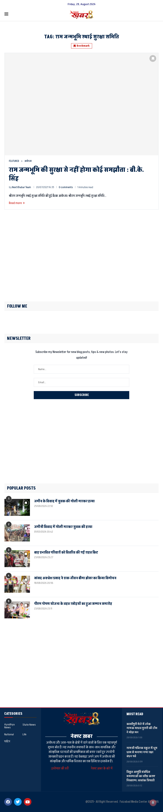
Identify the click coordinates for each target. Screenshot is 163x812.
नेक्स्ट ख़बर (82, 736)
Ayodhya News (9, 726)
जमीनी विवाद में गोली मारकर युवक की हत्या (63, 527)
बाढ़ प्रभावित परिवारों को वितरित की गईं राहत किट (66, 552)
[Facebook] (8, 802)
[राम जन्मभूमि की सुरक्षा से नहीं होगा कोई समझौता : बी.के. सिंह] (81, 104)
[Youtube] (27, 802)
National (9, 734)
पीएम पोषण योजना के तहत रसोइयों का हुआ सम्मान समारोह (73, 603)
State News (29, 724)
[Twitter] (18, 802)
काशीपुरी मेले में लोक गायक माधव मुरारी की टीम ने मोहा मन (141, 728)
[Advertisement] (81, 259)
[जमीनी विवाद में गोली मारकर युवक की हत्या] (17, 533)
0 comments (66, 187)
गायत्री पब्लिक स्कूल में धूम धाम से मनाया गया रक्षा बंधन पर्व (141, 752)
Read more (15, 203)
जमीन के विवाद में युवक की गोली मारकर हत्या (64, 501)
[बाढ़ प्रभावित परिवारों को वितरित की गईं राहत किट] (17, 558)
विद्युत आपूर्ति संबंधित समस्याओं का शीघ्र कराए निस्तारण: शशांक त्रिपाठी (140, 776)
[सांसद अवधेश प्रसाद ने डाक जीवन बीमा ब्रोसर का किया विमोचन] (17, 584)
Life (24, 734)
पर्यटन (7, 741)
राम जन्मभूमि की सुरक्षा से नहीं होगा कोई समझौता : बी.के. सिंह (76, 174)
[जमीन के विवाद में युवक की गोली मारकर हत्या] (17, 507)
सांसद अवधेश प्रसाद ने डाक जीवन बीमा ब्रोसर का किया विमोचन (75, 578)
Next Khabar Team (21, 187)
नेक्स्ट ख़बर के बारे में (101, 768)
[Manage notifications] (153, 802)
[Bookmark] (152, 58)
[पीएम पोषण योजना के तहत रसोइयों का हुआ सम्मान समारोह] (17, 609)
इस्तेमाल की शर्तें (60, 768)
